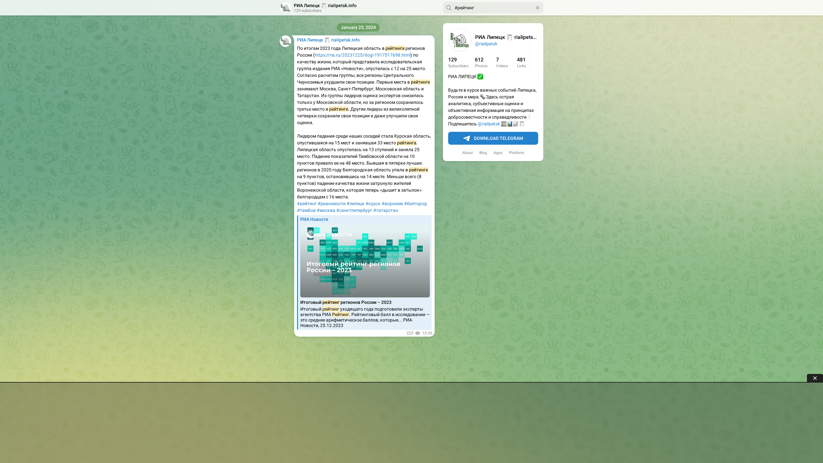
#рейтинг (307, 203)
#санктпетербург (354, 210)
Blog (483, 152)
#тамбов (306, 210)
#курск (373, 203)
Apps (497, 152)
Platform (516, 152)
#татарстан (385, 210)
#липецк (356, 203)
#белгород (415, 203)
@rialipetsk (486, 43)
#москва (326, 210)
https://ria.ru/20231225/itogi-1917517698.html (363, 55)
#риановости (332, 203)
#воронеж (392, 203)
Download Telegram (498, 138)
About (467, 152)
